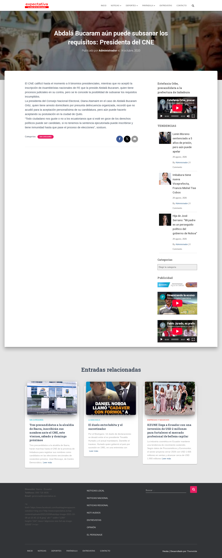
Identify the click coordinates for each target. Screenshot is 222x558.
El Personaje (94, 535)
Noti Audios (93, 513)
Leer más (47, 462)
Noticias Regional (97, 505)
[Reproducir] (161, 116)
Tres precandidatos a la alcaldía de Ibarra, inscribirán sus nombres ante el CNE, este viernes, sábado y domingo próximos (51, 432)
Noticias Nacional (97, 498)
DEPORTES (131, 6)
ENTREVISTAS (166, 6)
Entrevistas (94, 520)
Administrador (182, 162)
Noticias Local (95, 490)
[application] (177, 108)
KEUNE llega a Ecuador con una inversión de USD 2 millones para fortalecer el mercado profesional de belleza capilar (169, 430)
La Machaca (94, 420)
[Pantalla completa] (193, 116)
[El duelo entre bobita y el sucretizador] (111, 398)
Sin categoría (45, 137)
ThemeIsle (192, 551)
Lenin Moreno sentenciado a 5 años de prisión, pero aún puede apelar (182, 142)
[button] (120, 6)
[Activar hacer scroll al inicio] (216, 552)
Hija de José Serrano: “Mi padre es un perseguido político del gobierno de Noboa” (185, 224)
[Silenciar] (188, 116)
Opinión (91, 527)
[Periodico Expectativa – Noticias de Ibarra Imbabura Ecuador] (37, 5)
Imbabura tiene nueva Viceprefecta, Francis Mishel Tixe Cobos (184, 183)
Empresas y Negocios (158, 420)
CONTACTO (182, 6)
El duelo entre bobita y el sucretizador (105, 426)
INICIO (103, 6)
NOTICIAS (115, 6)
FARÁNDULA (148, 6)
